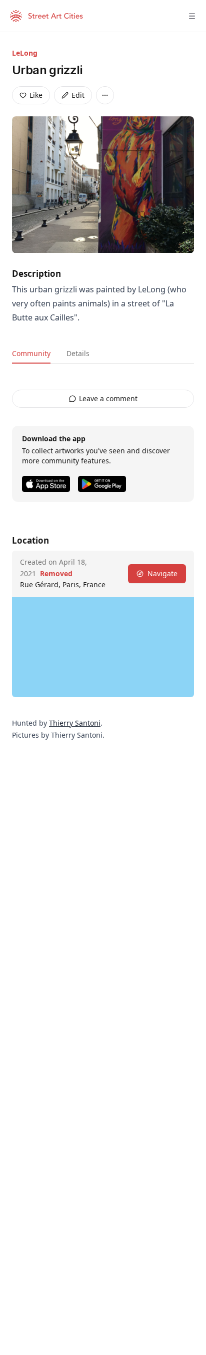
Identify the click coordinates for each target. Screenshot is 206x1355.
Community (31, 353)
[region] (103, 647)
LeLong (25, 53)
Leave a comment (108, 398)
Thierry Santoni (74, 723)
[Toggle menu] (192, 16)
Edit (78, 95)
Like (36, 95)
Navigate (163, 573)
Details (78, 353)
